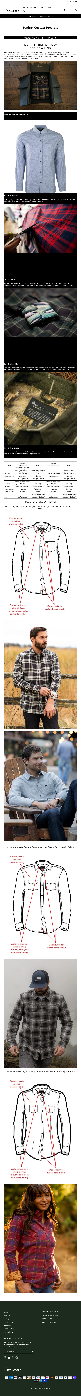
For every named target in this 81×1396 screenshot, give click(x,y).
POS (32, 1388)
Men (25, 7)
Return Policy (9, 1325)
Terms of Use (8, 1322)
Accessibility (8, 1332)
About (50, 7)
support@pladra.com (49, 1322)
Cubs (42, 7)
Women (33, 7)
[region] (40, 16)
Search (6, 1312)
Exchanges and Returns (50, 1315)
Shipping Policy (9, 1328)
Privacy (6, 1319)
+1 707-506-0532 (47, 1319)
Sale (25, 11)
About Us (7, 1315)
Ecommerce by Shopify (43, 1388)
